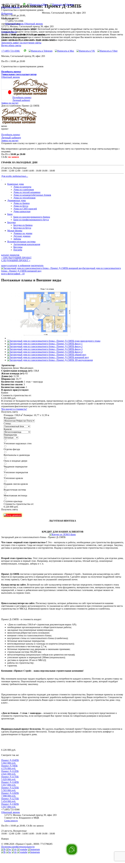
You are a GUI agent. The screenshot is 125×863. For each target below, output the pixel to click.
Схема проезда (8, 32)
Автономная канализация (26, 244)
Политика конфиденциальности (18, 846)
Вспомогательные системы (21, 241)
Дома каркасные (21, 211)
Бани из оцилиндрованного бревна (31, 217)
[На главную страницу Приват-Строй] (30, 94)
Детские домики (21, 236)
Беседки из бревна (22, 225)
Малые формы (14, 230)
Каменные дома (15, 184)
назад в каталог (9, 265)
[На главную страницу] (19, 123)
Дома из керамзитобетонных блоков (32, 195)
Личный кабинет (21, 100)
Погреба (17, 249)
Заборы (17, 239)
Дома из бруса (20, 206)
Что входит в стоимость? (14, 409)
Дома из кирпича (22, 186)
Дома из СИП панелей (25, 208)
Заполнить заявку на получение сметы (21, 42)
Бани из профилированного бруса (31, 219)
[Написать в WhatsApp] (23, 4)
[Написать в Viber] (107, 51)
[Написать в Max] (36, 4)
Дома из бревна (21, 203)
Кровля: (8, 429)
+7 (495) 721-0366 (10, 51)
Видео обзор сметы (11, 45)
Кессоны (17, 247)
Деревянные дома (16, 200)
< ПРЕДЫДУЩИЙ (16, 257)
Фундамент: (10, 418)
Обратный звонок (10, 7)
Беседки (11, 222)
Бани (9, 214)
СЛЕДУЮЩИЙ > (15, 260)
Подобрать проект (21, 97)
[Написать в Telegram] (61, 4)
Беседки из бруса (22, 228)
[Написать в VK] (86, 51)
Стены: (7, 423)
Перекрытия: (10, 434)
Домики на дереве (22, 233)
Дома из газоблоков (23, 189)
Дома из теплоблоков (24, 197)
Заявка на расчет (9, 103)
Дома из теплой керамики (26, 192)
